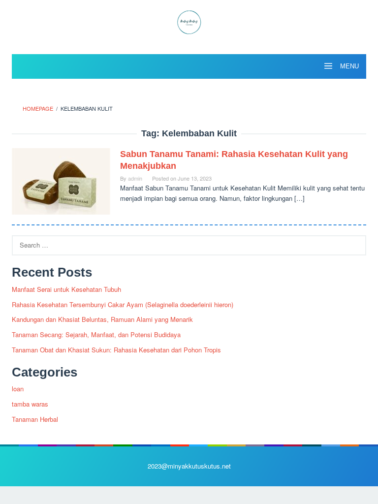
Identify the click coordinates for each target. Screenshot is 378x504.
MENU (348, 66)
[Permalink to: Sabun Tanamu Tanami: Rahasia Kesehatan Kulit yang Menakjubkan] (61, 180)
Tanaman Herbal (35, 419)
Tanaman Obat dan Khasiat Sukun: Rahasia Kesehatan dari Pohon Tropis (116, 349)
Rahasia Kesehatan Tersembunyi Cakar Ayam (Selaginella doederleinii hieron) (122, 304)
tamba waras (30, 404)
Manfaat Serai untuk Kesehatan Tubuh (66, 289)
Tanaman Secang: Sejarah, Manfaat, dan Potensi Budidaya (96, 334)
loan (18, 388)
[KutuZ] (189, 21)
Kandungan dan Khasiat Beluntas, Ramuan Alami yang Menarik (102, 319)
